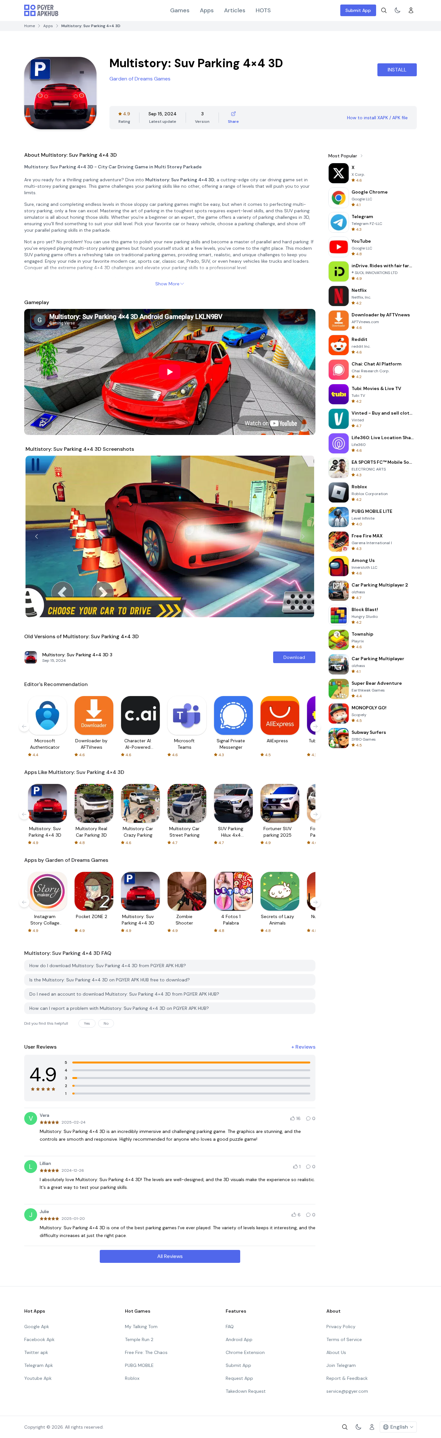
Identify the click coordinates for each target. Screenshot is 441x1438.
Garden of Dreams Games (139, 78)
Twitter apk (36, 1352)
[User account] (411, 10)
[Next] (303, 536)
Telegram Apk (38, 1365)
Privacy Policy (340, 1326)
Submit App (358, 10)
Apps (207, 10)
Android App (239, 1339)
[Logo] (41, 10)
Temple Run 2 (139, 1339)
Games (180, 10)
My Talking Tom (141, 1326)
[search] (384, 10)
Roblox (132, 1378)
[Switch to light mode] (397, 10)
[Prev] (36, 536)
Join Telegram (341, 1365)
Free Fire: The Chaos (146, 1352)
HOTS (263, 10)
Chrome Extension (245, 1352)
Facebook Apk (39, 1339)
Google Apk (36, 1326)
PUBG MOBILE (139, 1365)
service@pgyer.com (347, 1391)
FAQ (230, 1326)
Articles (234, 10)
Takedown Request (246, 1391)
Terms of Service (344, 1339)
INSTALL (397, 69)
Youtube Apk (38, 1378)
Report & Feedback (347, 1378)
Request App (239, 1378)
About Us (336, 1352)
